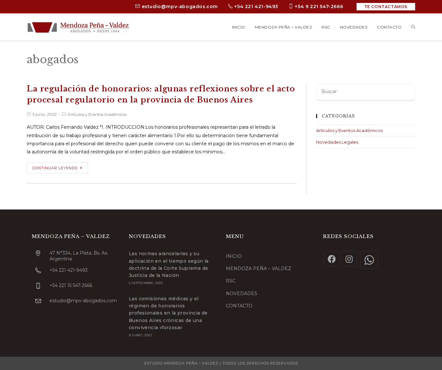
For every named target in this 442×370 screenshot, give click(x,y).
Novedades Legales (337, 142)
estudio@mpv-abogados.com (179, 6)
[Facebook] (331, 259)
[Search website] (413, 27)
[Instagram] (349, 259)
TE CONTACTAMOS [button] (385, 6)
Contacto (239, 306)
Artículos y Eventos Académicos (97, 114)
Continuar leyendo (55, 168)
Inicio (234, 256)
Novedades (241, 293)
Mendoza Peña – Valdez (258, 268)
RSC (231, 281)
